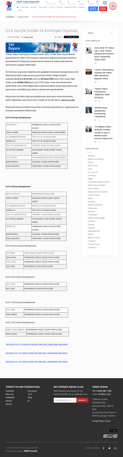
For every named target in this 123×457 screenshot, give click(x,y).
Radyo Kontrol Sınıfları (98, 191)
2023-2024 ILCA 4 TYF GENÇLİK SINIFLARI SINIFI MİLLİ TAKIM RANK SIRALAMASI (37, 344)
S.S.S (30, 394)
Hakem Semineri (95, 204)
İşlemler (103, 8)
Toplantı (92, 241)
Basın (90, 198)
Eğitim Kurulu (94, 237)
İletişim (9, 404)
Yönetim (91, 221)
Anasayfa (10, 17)
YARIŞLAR (52, 7)
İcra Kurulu (93, 172)
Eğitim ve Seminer (96, 159)
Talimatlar (92, 214)
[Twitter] (109, 448)
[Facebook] (103, 448)
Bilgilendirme (94, 231)
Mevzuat (9, 394)
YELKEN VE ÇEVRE (70, 7)
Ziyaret (91, 224)
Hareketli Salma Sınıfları (98, 182)
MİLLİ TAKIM (43, 7)
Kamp (90, 162)
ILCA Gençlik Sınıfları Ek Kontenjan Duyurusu (54, 17)
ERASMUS (81, 7)
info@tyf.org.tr (104, 394)
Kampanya (92, 208)
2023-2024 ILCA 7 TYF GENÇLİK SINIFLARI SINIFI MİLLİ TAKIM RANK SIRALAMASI (36, 362)
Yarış (90, 168)
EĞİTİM (20, 10)
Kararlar (91, 211)
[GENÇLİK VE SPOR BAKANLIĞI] (112, 8)
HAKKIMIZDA (24, 7)
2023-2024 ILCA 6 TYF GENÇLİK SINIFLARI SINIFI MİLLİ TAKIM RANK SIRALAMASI (36, 353)
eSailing (60, 7)
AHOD (90, 234)
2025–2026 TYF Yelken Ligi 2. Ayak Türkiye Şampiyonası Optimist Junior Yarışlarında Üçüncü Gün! (104, 54)
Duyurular (23, 17)
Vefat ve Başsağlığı (96, 218)
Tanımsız (92, 175)
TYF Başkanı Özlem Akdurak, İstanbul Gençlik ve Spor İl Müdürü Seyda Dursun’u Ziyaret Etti (103, 132)
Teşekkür (92, 247)
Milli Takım (93, 165)
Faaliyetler (10, 397)
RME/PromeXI (30, 451)
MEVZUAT (34, 7)
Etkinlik (91, 155)
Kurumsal (32, 391)
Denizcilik (93, 8)
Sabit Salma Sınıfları (97, 185)
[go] (111, 33)
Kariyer (9, 400)
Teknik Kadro (94, 195)
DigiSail (91, 227)
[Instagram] (115, 448)
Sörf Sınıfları (93, 188)
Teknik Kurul (94, 244)
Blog (30, 397)
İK (29, 400)
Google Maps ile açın (101, 421)
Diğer (90, 178)
